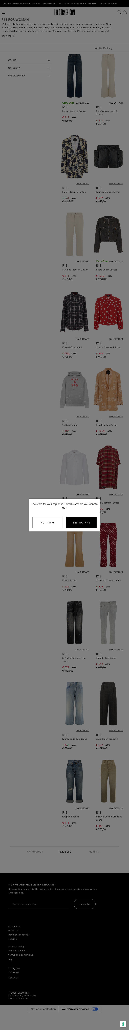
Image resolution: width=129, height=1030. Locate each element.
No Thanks (47, 522)
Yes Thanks (81, 522)
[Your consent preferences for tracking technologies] (123, 1024)
